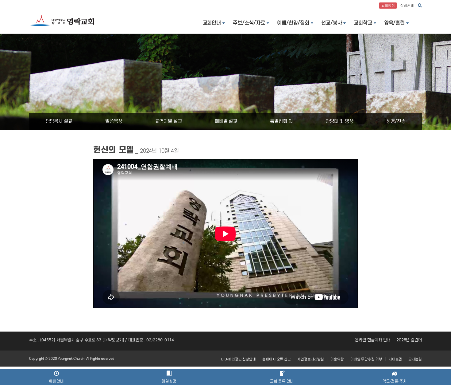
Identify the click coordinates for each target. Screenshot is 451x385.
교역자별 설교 (168, 121)
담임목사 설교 (59, 121)
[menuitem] (238, 359)
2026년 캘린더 (409, 340)
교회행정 (388, 5)
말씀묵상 (113, 121)
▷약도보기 (113, 340)
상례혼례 (407, 5)
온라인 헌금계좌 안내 (372, 340)
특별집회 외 (281, 121)
